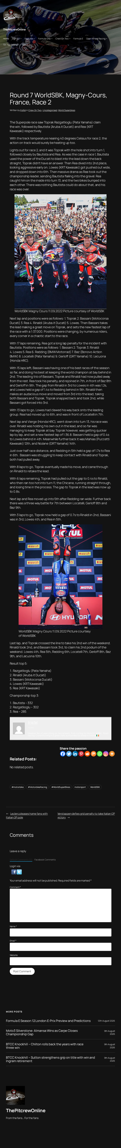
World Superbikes (66, 110)
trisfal (23, 110)
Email (13, 940)
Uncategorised (50, 110)
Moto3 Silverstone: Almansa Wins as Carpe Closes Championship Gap (42, 1032)
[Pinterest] (81, 753)
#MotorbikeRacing (37, 787)
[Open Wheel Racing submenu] (106, 38)
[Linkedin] (75, 753)
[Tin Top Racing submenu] (18, 44)
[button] (14, 871)
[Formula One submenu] (51, 38)
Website (14, 955)
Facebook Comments (45, 859)
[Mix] (93, 753)
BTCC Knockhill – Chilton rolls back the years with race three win (45, 1045)
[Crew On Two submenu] (69, 38)
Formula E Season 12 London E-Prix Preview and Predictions (48, 1021)
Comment (15, 887)
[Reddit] (87, 753)
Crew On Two (34, 110)
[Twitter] (69, 753)
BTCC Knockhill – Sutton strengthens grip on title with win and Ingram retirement (50, 1059)
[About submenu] (29, 44)
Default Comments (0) (21, 859)
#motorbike (18, 787)
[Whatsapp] (99, 753)
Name (13, 926)
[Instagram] (106, 753)
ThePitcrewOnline (14, 29)
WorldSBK (95, 787)
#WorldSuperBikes (60, 787)
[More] (112, 753)
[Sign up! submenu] (21, 38)
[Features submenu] (34, 38)
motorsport (80, 787)
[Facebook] (63, 753)
